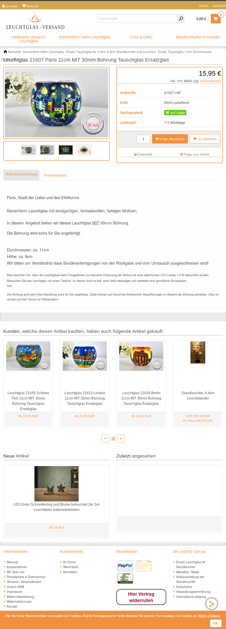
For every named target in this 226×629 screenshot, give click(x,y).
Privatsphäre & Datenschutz (26, 576)
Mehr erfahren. (209, 616)
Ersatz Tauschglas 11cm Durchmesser (185, 51)
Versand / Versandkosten (24, 581)
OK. (216, 623)
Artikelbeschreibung (21, 174)
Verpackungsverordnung (193, 591)
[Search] (181, 18)
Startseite (14, 51)
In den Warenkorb (171, 138)
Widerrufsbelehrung (20, 596)
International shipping (191, 596)
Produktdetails (55, 175)
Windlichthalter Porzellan (198, 37)
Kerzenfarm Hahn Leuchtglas (85, 37)
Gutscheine (184, 586)
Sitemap (12, 562)
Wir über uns (15, 572)
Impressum (219, 6)
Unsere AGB (15, 586)
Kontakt (203, 6)
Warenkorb (70, 567)
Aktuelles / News (187, 572)
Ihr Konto (69, 562)
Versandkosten (210, 80)
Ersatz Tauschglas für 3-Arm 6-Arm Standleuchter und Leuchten (111, 51)
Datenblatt (144, 154)
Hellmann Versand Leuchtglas (28, 39)
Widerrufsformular (19, 601)
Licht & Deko (141, 37)
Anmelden (70, 572)
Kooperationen (17, 567)
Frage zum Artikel (196, 154)
